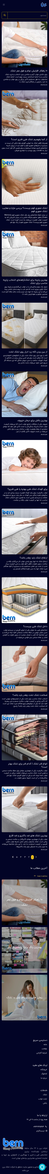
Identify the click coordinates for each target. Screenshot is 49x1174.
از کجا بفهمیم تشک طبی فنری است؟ (29, 139)
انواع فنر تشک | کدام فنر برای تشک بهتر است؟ (27, 765)
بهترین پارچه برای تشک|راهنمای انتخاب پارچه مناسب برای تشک (25, 281)
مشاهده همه (42, 876)
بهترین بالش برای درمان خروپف (32, 420)
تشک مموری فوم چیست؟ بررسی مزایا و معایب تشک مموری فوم (24, 210)
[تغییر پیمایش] (4, 4)
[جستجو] (5, 15)
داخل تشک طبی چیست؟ (35, 626)
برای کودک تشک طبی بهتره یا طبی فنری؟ (27, 489)
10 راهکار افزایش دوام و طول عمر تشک (28, 70)
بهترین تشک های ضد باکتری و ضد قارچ (28, 835)
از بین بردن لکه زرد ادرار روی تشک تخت (28, 351)
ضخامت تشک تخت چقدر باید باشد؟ (30, 695)
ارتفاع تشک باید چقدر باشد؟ (33, 557)
